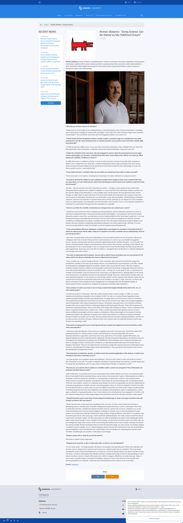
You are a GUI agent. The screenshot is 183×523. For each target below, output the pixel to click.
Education (68, 15)
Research (79, 15)
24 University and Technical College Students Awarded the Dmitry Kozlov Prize (51, 71)
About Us (89, 15)
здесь (174, 505)
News (59, 15)
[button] (128, 2)
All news (51, 103)
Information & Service (104, 15)
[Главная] (41, 25)
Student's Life (120, 15)
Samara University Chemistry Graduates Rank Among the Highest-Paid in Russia (50, 96)
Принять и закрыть (154, 518)
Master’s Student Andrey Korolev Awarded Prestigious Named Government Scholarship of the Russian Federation (50, 43)
